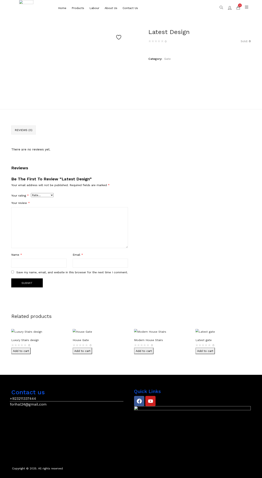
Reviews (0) (23, 130)
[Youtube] (150, 401)
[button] (238, 7)
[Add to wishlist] (119, 37)
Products (78, 8)
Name (16, 254)
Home (62, 8)
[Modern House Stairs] (150, 331)
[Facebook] (139, 401)
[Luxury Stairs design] (26, 331)
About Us (111, 8)
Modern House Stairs (148, 340)
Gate (167, 58)
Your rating (20, 195)
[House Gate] (82, 331)
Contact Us (130, 8)
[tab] (23, 129)
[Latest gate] (205, 331)
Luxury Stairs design (25, 340)
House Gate (81, 340)
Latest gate (203, 340)
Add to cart (21, 351)
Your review (20, 203)
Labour (94, 8)
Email (78, 254)
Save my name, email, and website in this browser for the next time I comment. (72, 272)
